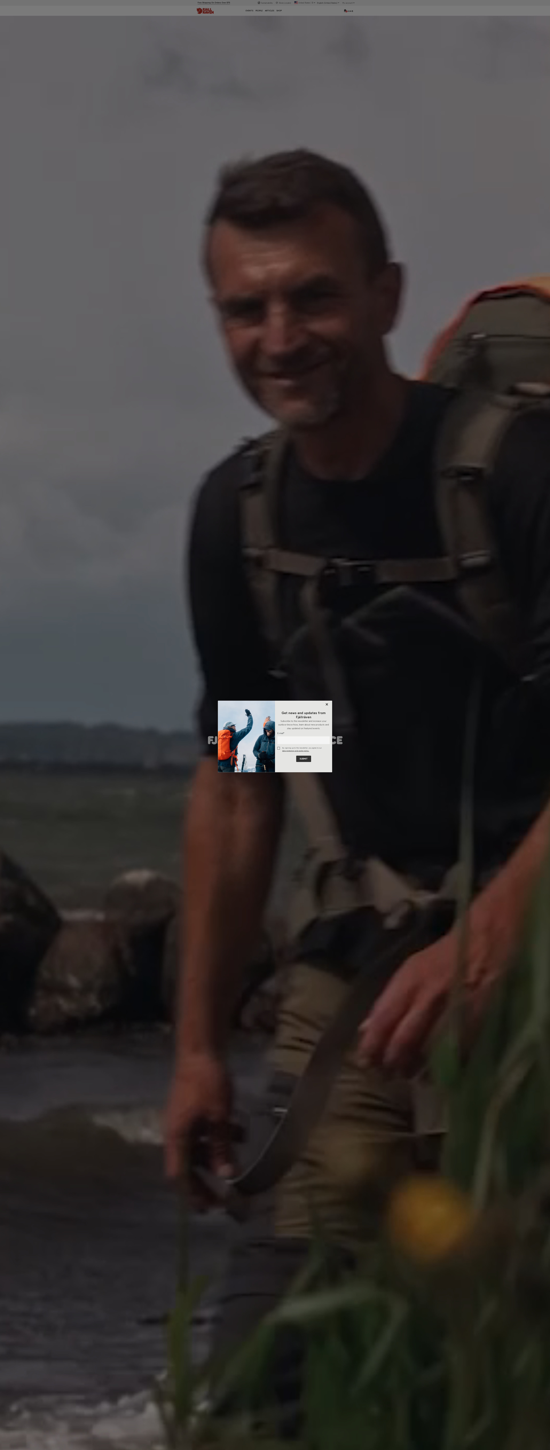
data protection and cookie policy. (295, 751)
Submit (304, 758)
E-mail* (280, 733)
